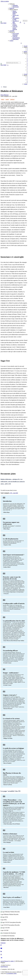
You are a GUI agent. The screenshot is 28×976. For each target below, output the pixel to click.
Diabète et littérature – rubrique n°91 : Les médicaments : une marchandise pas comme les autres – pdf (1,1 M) (13, 481)
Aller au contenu (5, 1)
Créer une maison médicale (15, 28)
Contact (11, 40)
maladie (7, 99)
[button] (21, 43)
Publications (16, 39)
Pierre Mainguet (4, 95)
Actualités (11, 30)
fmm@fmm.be (4, 966)
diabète (2, 99)
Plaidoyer (11, 8)
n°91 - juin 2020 (14, 493)
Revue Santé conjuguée (16, 34)
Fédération (15, 5)
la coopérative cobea (11, 973)
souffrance (12, 99)
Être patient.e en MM (16, 18)
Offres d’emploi (15, 24)
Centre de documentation (16, 37)
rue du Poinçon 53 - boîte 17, (8, 961)
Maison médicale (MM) (15, 12)
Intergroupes (16, 6)
